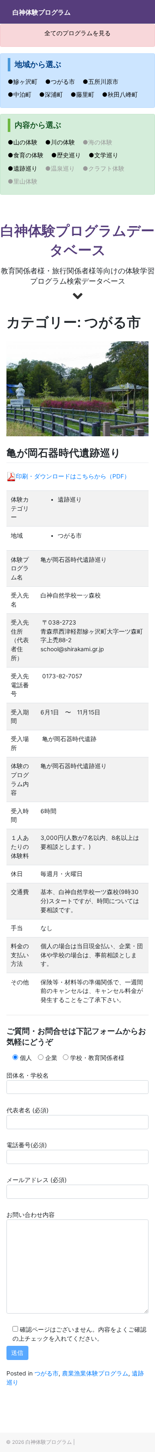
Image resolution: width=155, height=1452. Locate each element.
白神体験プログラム (41, 12)
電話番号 (26, 1145)
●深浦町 (54, 94)
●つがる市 (63, 81)
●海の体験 (100, 142)
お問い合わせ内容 (30, 1214)
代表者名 (27, 1110)
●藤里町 (85, 94)
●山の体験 (25, 142)
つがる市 (46, 1373)
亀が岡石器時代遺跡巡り (63, 453)
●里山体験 (25, 181)
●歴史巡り (69, 155)
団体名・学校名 (27, 1075)
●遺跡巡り (25, 168)
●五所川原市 (103, 81)
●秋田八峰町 (123, 94)
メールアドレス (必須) (36, 1179)
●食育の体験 (29, 155)
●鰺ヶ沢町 (25, 81)
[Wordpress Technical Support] (78, 1442)
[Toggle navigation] (132, 11)
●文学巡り (106, 155)
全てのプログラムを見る (77, 33)
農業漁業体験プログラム (95, 1373)
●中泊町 (22, 94)
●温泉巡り (63, 168)
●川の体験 (63, 142)
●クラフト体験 (106, 168)
